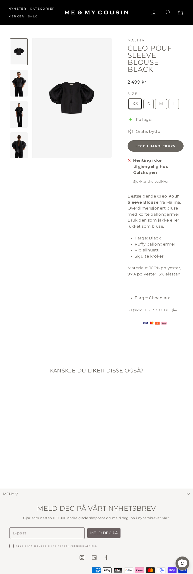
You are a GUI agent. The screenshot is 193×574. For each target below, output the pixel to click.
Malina (136, 40)
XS (135, 103)
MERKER (16, 16)
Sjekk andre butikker (151, 181)
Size (132, 94)
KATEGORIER (42, 8)
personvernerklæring (77, 546)
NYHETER (17, 8)
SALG (33, 16)
